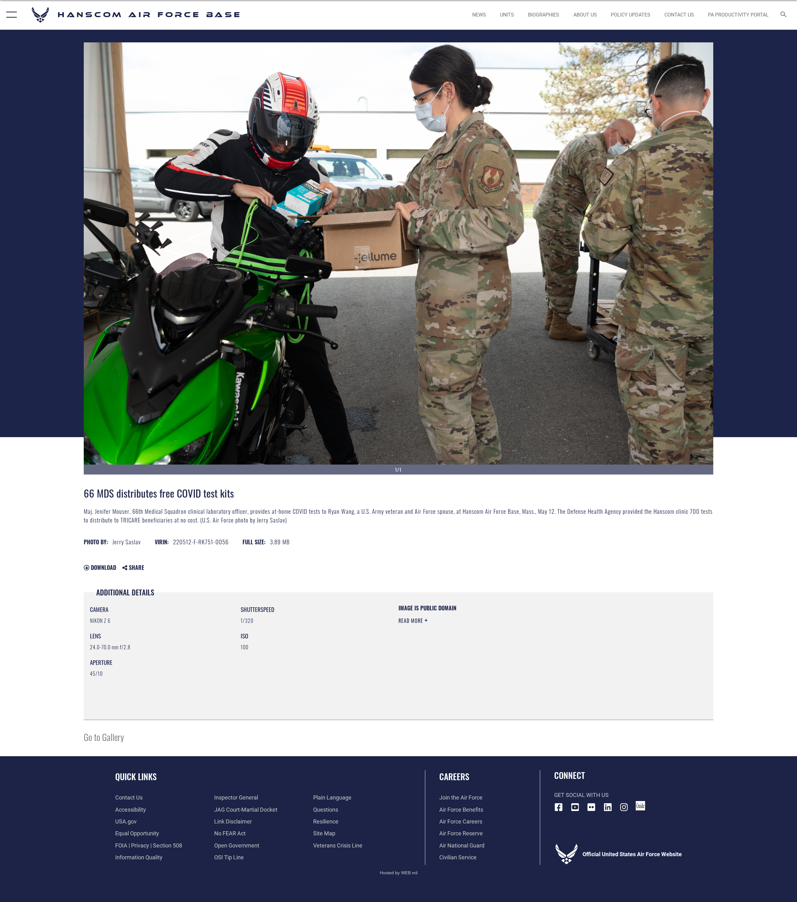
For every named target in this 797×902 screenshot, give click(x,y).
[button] (10, 15)
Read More (411, 620)
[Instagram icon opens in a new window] (624, 807)
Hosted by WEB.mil (398, 872)
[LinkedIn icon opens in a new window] (607, 807)
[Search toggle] (783, 15)
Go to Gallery (104, 736)
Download (102, 567)
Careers (454, 776)
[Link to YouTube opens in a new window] (575, 807)
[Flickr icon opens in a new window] (591, 807)
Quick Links (136, 776)
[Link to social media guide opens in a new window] (640, 805)
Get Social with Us (581, 795)
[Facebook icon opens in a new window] (559, 807)
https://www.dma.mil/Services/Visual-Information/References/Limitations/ (471, 651)
